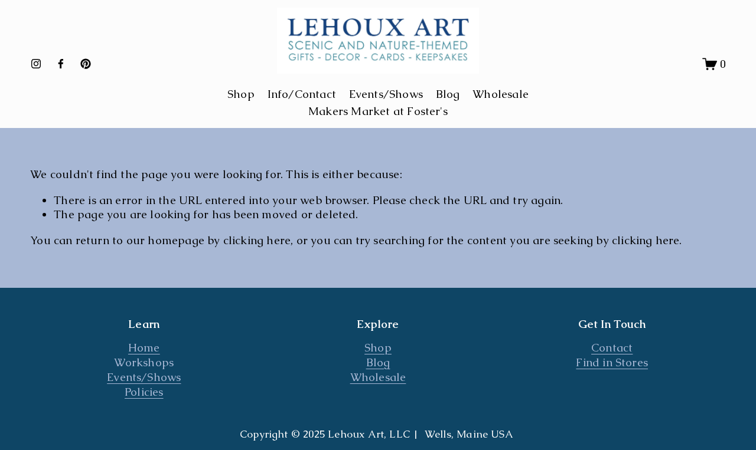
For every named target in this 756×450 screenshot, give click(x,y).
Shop (378, 348)
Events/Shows (386, 94)
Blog (448, 94)
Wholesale (500, 94)
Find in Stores (612, 363)
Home (144, 348)
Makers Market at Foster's (378, 111)
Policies (144, 392)
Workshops (144, 363)
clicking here (257, 240)
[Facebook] (61, 64)
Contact (612, 348)
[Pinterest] (86, 64)
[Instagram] (36, 64)
